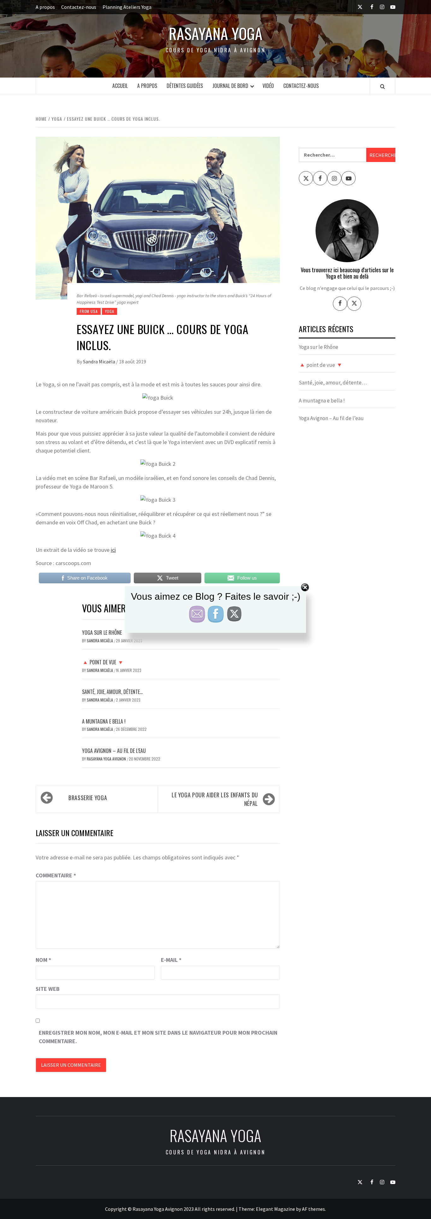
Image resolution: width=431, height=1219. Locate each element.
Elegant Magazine (275, 1209)
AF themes (313, 1209)
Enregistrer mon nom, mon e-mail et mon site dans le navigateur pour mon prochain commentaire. (158, 1037)
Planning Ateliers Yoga (127, 7)
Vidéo (268, 86)
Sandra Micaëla (99, 361)
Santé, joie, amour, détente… (112, 692)
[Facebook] (340, 304)
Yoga (109, 311)
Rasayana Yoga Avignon (107, 758)
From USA (88, 311)
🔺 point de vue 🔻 (103, 662)
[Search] (382, 86)
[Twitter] (354, 304)
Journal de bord (230, 86)
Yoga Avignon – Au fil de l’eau (114, 750)
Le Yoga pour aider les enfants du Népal (215, 799)
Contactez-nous (78, 7)
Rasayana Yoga (216, 33)
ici (113, 549)
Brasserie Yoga (87, 798)
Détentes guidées (185, 86)
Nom (43, 959)
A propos (45, 7)
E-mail (171, 959)
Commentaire (56, 875)
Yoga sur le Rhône (318, 347)
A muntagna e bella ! (104, 721)
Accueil (120, 86)
